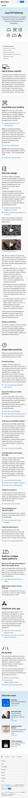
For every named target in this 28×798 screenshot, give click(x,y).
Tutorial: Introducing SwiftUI (12, 157)
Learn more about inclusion (12, 503)
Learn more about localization (12, 480)
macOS (3, 5)
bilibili (8, 786)
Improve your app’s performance (13, 541)
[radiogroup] (6, 789)
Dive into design (7, 50)
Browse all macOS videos (11, 678)
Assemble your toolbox (9, 48)
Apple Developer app (19, 784)
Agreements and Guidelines (7, 795)
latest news (7, 784)
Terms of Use (4, 794)
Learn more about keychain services (14, 414)
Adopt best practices (8, 52)
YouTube (21, 786)
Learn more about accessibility (13, 448)
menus (21, 292)
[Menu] (26, 2)
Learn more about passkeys (12, 411)
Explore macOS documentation (13, 685)
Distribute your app (8, 56)
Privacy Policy (11, 794)
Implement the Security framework (14, 416)
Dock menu (20, 302)
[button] (18, 2)
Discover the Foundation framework (14, 483)
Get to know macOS (8, 46)
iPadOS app (18, 591)
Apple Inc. (11, 792)
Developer (7, 756)
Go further (6, 58)
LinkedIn (11, 786)
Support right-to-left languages (13, 485)
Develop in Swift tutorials (11, 145)
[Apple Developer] (5, 2)
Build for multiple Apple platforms (12, 54)
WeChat (15, 786)
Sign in (21, 1)
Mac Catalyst (11, 593)
